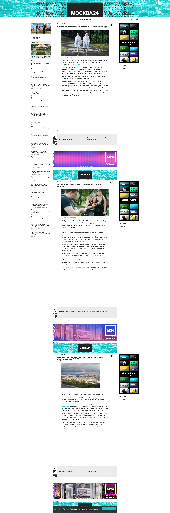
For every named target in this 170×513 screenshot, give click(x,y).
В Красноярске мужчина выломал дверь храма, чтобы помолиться (40, 121)
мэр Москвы (33, 167)
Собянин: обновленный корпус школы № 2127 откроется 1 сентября (41, 57)
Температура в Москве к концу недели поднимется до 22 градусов (40, 198)
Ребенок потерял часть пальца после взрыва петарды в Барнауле (40, 158)
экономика (33, 66)
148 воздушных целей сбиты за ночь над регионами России (40, 211)
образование (38, 66)
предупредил (65, 83)
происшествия (34, 95)
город (37, 74)
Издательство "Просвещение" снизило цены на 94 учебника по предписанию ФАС (40, 63)
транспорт (33, 88)
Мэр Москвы (35, 42)
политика (33, 80)
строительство (39, 88)
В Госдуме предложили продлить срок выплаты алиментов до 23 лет (40, 218)
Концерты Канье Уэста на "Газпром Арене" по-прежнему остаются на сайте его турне (40, 129)
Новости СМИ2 (56, 169)
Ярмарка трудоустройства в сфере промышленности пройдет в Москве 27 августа (40, 71)
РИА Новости (82, 241)
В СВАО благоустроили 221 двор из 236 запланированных (40, 178)
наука (32, 109)
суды (32, 228)
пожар (39, 139)
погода (37, 200)
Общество (69, 24)
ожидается (82, 267)
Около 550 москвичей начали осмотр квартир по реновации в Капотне (39, 152)
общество (33, 74)
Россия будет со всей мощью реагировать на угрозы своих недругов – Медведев (40, 233)
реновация (36, 154)
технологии (44, 207)
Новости (36, 38)
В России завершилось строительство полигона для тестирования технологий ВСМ (40, 85)
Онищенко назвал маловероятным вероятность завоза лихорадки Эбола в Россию (40, 145)
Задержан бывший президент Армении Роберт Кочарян (40, 171)
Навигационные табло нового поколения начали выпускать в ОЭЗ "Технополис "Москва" (39, 114)
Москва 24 (85, 20)
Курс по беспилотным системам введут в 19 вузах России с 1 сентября (40, 205)
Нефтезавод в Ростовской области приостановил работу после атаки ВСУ (40, 92)
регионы (39, 95)
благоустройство (37, 180)
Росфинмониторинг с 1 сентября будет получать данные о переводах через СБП (40, 100)
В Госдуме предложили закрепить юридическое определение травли (39, 185)
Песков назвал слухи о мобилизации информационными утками (39, 191)
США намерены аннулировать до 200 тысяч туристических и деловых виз (39, 78)
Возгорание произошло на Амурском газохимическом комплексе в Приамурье (39, 137)
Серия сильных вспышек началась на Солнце (39, 107)
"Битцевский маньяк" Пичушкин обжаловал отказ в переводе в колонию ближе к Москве (40, 225)
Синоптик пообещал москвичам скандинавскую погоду (69, 138)
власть (32, 194)
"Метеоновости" (77, 64)
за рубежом (37, 80)
